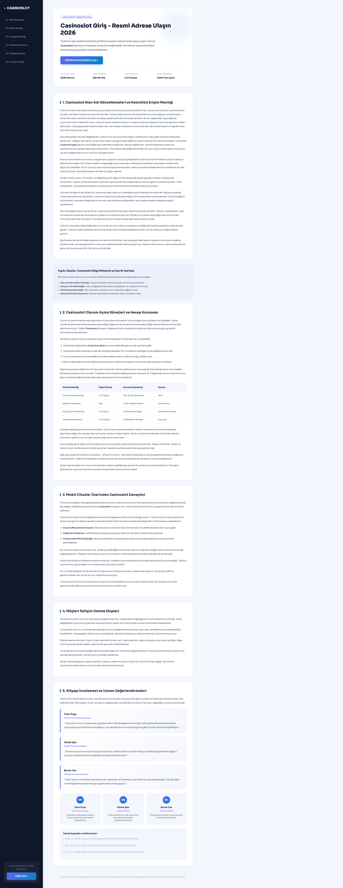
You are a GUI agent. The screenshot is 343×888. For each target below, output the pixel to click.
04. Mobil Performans (17, 45)
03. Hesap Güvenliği (16, 36)
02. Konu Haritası (14, 28)
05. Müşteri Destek (15, 53)
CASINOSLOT (18, 8)
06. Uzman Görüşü (15, 61)
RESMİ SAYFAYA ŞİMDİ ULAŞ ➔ (81, 60)
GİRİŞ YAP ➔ (21, 876)
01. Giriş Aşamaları (15, 19)
